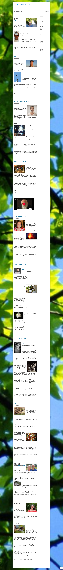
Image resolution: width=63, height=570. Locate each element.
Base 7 (40, 36)
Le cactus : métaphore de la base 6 (20, 264)
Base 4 (22, 259)
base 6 (23, 269)
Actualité (41, 28)
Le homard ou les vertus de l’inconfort (21, 161)
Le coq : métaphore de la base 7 (20, 56)
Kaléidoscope (16, 403)
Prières (40, 46)
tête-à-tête (30, 408)
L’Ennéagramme (23, 8)
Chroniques (41, 39)
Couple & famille (30, 494)
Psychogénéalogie (42, 47)
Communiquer (41, 41)
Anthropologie (31, 8)
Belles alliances (26, 494)
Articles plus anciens (16, 564)
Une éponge (41, 21)
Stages (36, 8)
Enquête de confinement (42, 44)
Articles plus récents (34, 564)
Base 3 (22, 454)
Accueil (15, 8)
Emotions (41, 43)
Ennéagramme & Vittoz (24, 4)
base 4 (27, 221)
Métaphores (24, 259)
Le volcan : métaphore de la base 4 (20, 216)
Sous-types (27, 454)
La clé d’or (41, 20)
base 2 (15, 20)
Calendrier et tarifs (40, 8)
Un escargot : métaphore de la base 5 (21, 499)
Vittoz (27, 8)
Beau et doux (41, 22)
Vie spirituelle (33, 454)
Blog (45, 8)
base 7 (15, 61)
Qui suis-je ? (18, 8)
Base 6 (22, 333)
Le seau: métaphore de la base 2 (20, 14)
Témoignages (30, 454)
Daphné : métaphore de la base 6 (20, 338)
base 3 (27, 408)
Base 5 (22, 559)
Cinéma (41, 40)
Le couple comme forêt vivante (20, 460)
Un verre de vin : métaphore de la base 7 (21, 101)
